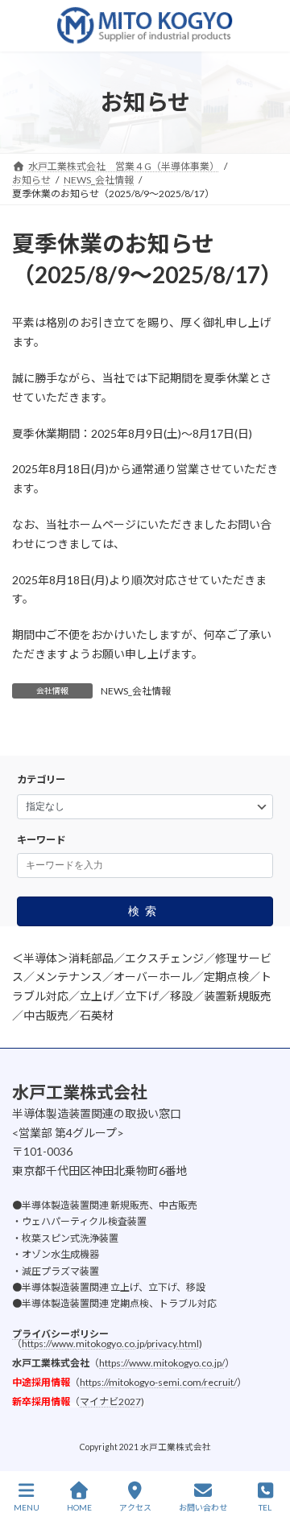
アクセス (135, 1507)
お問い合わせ (203, 1507)
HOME (79, 1507)
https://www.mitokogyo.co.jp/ (162, 1363)
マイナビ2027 (110, 1401)
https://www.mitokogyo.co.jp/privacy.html (110, 1344)
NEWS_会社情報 (136, 691)
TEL (265, 1507)
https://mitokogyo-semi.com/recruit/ (158, 1382)
